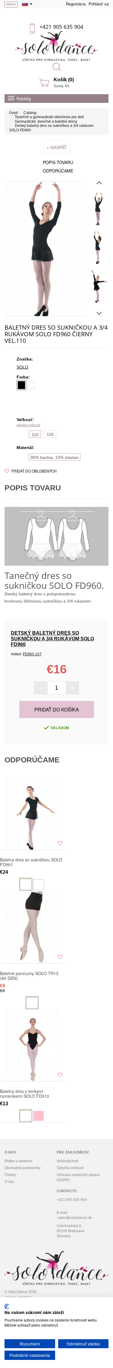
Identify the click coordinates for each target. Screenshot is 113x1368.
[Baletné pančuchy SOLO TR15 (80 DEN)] (32, 927)
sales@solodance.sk (75, 1218)
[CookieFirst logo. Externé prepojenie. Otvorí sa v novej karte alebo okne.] (7, 1306)
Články (10, 1175)
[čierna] (21, 385)
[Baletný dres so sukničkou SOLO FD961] (32, 814)
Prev (99, 182)
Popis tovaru (58, 162)
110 (35, 434)
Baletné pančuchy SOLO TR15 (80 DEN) (29, 975)
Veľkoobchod (67, 1161)
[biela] (31, 385)
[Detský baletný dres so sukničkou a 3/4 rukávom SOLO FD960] (45, 248)
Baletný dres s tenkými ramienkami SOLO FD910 (24, 1093)
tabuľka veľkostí (28, 425)
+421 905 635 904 (61, 26)
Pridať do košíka (56, 709)
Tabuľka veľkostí (70, 1168)
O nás (9, 1182)
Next (99, 313)
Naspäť (56, 147)
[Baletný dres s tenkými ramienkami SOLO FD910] (32, 1045)
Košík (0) (64, 79)
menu (11, 4)
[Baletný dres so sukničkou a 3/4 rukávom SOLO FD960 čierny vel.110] (98, 209)
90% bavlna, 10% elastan (54, 457)
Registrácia (76, 4)
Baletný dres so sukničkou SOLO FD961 (31, 862)
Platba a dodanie (19, 1161)
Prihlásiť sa (98, 4)
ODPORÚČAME (58, 171)
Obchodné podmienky (23, 1168)
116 (50, 434)
